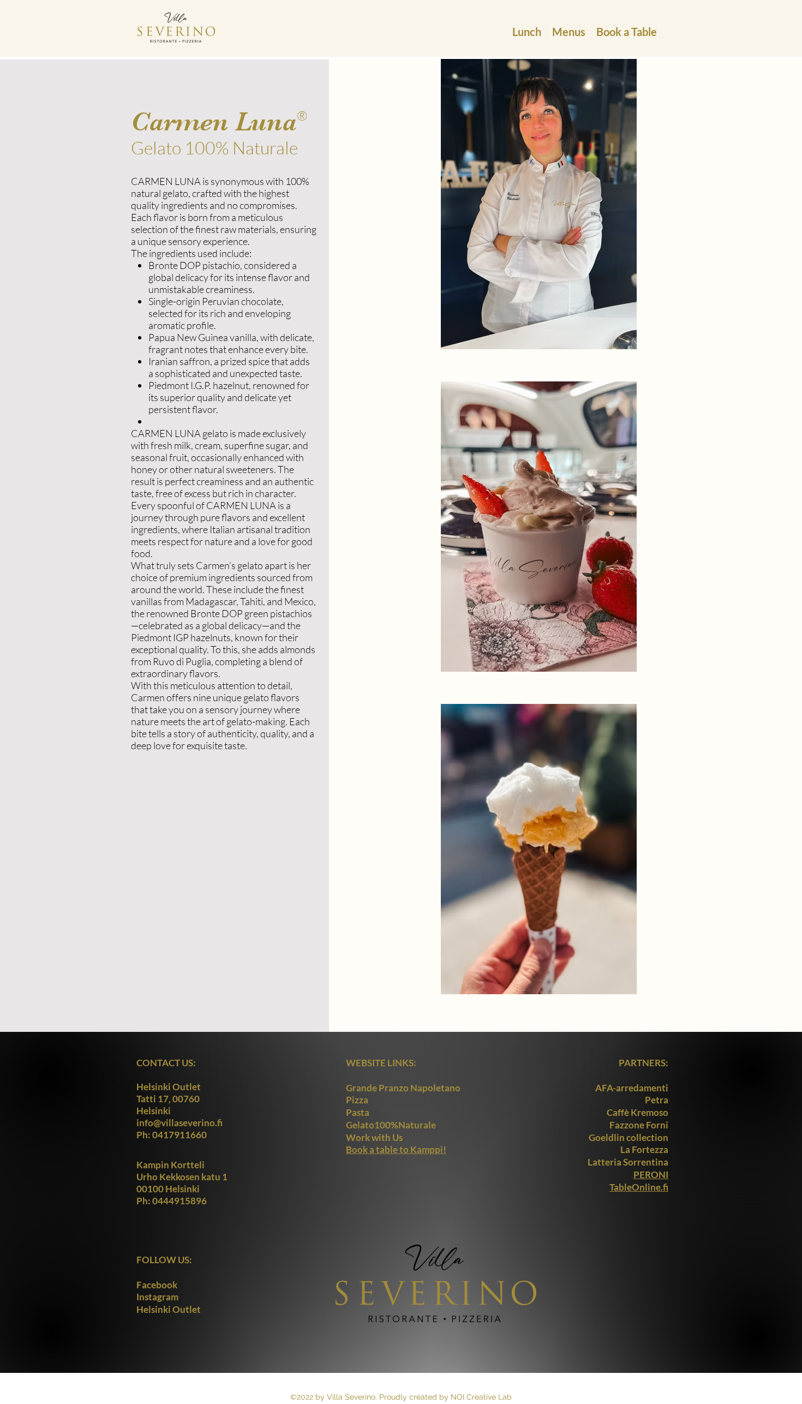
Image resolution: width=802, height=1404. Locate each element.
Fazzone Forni (638, 1125)
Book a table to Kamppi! (396, 1149)
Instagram (157, 1297)
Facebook (156, 1285)
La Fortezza (644, 1149)
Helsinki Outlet (168, 1309)
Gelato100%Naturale (391, 1125)
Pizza (357, 1100)
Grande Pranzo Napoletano (403, 1088)
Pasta (357, 1112)
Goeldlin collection (628, 1137)
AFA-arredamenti (631, 1088)
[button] (527, 27)
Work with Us (374, 1137)
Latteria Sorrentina (628, 1162)
